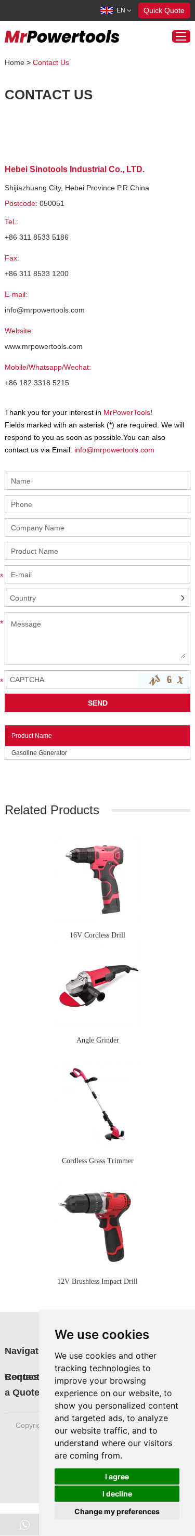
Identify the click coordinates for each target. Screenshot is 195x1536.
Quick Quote (164, 10)
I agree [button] (117, 1476)
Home (14, 62)
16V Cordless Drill (97, 935)
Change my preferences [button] (117, 1511)
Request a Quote (23, 1385)
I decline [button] (117, 1493)
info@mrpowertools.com (45, 310)
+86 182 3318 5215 (37, 383)
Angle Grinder (97, 1040)
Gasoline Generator (39, 753)
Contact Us (51, 62)
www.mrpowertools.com (44, 346)
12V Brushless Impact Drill (97, 1281)
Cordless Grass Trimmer (98, 1161)
